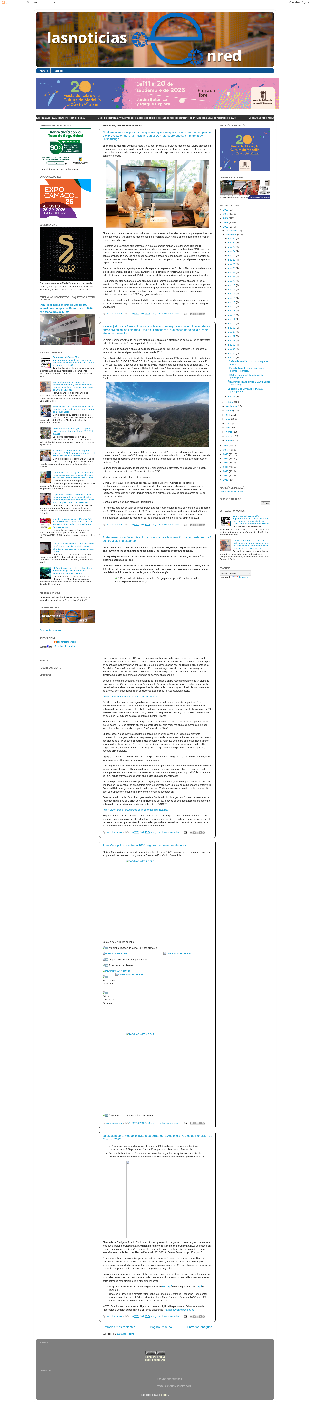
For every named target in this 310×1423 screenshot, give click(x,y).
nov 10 (232, 323)
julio (228, 415)
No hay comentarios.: (170, 313)
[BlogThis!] (194, 313)
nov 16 (232, 298)
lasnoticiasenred (66, 642)
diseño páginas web (155, 1360)
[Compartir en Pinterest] (203, 313)
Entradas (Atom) (125, 1334)
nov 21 (232, 277)
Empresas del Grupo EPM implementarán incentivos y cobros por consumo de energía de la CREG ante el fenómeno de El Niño (73, 361)
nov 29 (232, 242)
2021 (226, 446)
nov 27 (232, 251)
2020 (226, 450)
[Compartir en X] (197, 313)
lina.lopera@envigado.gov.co (179, 1310)
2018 (226, 458)
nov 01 (232, 397)
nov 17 (232, 294)
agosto (229, 410)
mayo (229, 423)
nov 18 (232, 289)
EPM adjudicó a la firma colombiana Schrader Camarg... (246, 369)
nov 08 (232, 332)
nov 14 (232, 306)
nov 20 (232, 281)
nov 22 (232, 272)
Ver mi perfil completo (65, 646)
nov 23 (232, 268)
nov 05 (232, 345)
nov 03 (232, 353)
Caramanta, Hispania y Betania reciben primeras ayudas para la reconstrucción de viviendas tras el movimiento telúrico (73, 475)
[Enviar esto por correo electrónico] (191, 313)
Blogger (164, 1395)
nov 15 (232, 302)
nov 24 (232, 264)
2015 (226, 471)
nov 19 (232, 285)
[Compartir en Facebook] (200, 313)
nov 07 (232, 336)
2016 (226, 467)
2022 (226, 227)
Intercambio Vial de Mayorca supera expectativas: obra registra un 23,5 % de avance (73, 431)
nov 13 (232, 311)
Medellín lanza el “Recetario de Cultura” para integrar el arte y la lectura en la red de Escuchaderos (74, 409)
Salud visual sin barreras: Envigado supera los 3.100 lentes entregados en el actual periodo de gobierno (74, 453)
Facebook (58, 70)
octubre (230, 402)
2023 (226, 222)
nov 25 (232, 260)
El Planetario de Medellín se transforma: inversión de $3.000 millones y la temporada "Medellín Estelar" (73, 571)
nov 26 (232, 255)
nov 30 (232, 238)
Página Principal (161, 1327)
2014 (226, 475)
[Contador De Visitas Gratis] (155, 1354)
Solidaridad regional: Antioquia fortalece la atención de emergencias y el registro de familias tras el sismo (243, 118)
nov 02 (232, 357)
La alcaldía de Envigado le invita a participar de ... (245, 390)
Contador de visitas (155, 1357)
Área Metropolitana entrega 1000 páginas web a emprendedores (144, 845)
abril (228, 427)
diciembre (231, 230)
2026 (226, 210)
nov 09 (232, 328)
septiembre (232, 406)
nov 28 (232, 247)
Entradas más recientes (119, 1327)
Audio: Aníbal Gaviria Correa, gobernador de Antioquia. (131, 696)
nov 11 (232, 319)
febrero (230, 436)
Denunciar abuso (50, 630)
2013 (226, 480)
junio (228, 419)
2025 (226, 214)
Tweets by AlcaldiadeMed (232, 491)
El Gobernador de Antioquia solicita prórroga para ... (246, 376)
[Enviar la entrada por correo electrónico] (185, 313)
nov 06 (232, 340)
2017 (226, 463)
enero (229, 440)
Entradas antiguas (199, 1327)
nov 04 (232, 349)
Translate (243, 577)
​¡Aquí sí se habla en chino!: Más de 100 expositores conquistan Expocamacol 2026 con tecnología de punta (66, 308)
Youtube (43, 70)
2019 (226, 454)
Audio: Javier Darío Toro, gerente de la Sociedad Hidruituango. (135, 810)
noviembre (231, 235)
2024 (226, 218)
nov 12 (232, 315)
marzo (229, 432)
